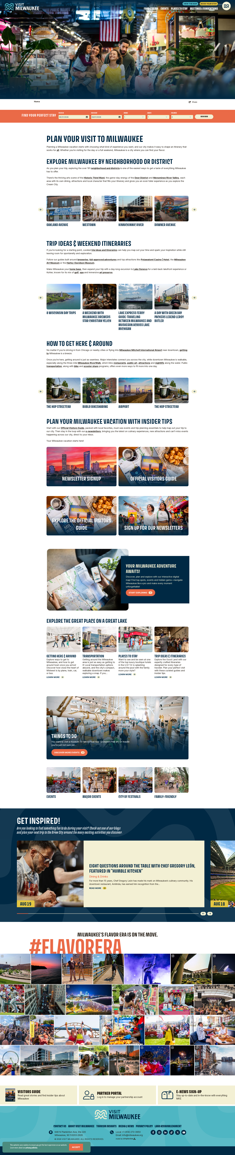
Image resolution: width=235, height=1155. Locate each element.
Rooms (126, 113)
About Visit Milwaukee (81, 1126)
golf (76, 272)
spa (82, 272)
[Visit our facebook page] (153, 1132)
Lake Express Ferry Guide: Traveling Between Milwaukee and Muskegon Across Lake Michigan (135, 321)
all (58, 150)
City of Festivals (129, 797)
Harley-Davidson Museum (80, 263)
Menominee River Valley (166, 177)
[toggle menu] (226, 6)
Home (37, 101)
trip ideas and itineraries (104, 250)
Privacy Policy (144, 1126)
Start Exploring (138, 592)
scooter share (91, 366)
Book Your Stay (209, 4)
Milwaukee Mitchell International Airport (140, 350)
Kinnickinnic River (131, 225)
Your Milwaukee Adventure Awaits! (151, 568)
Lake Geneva (140, 269)
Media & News (126, 1126)
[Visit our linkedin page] (165, 1132)
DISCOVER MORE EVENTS (67, 752)
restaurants (120, 363)
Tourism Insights (106, 1126)
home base (75, 269)
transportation (54, 366)
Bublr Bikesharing (95, 407)
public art (132, 363)
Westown (89, 225)
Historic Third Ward (94, 177)
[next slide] (194, 208)
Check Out (94, 113)
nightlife (159, 363)
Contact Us (59, 1126)
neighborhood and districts (105, 168)
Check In (61, 113)
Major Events (91, 797)
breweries (82, 259)
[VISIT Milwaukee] (22, 6)
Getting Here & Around (61, 656)
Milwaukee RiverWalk (89, 363)
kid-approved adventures (103, 259)
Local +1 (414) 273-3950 (128, 1132)
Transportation (93, 656)
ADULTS (149, 113)
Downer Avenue (165, 225)
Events (165, 8)
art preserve (105, 272)
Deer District (141, 177)
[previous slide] (40, 208)
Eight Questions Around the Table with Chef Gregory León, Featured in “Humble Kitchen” (142, 868)
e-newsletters (93, 431)
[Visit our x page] (177, 1132)
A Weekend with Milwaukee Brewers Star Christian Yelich (96, 317)
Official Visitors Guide (72, 428)
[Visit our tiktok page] (171, 1132)
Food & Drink (151, 8)
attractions (144, 363)
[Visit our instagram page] (159, 1132)
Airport (123, 407)
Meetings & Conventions (204, 8)
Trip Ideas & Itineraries (170, 656)
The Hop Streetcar (59, 407)
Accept (76, 1147)
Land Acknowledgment (168, 1126)
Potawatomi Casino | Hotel (155, 259)
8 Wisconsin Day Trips (61, 313)
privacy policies (31, 1147)
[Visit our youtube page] (183, 1132)
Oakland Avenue (57, 225)
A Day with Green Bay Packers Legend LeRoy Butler (169, 317)
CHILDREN (174, 113)
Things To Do (64, 736)
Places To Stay (179, 8)
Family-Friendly (165, 797)
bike (76, 366)
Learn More (53, 677)
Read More (95, 888)
